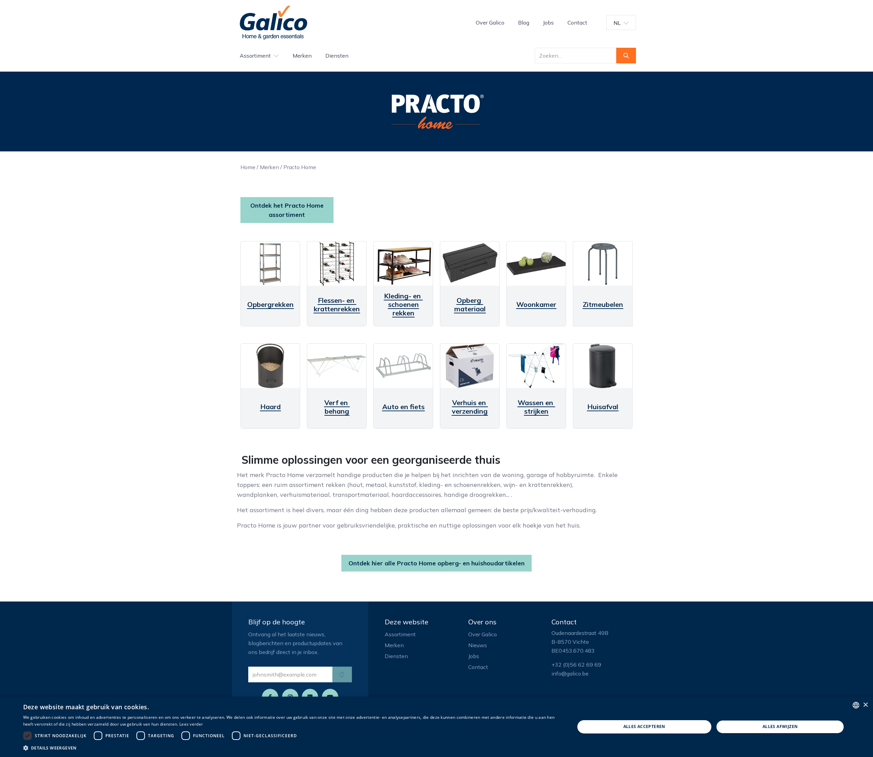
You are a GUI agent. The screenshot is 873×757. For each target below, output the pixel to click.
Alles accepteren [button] (644, 726)
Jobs (473, 656)
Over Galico (482, 634)
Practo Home (299, 167)
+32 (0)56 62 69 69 (576, 664)
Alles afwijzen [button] (780, 726)
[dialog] (436, 727)
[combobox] (856, 705)
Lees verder (191, 724)
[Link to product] (270, 263)
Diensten (396, 656)
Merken (269, 167)
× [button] (865, 705)
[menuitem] (490, 22)
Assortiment (400, 634)
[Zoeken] (626, 55)
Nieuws (477, 645)
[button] (291, 748)
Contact (478, 667)
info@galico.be (570, 673)
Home (247, 167)
